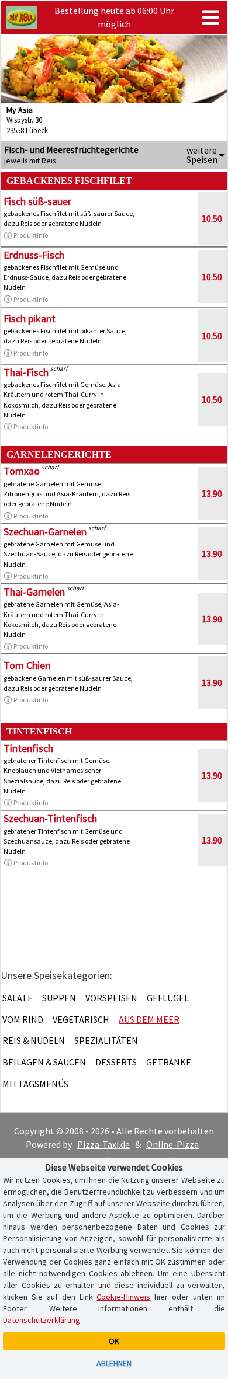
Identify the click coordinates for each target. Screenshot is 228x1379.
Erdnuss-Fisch (34, 255)
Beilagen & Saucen (44, 1062)
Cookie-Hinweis (123, 1296)
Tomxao (22, 471)
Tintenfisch (28, 748)
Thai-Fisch (26, 372)
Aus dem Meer (149, 1019)
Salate (17, 998)
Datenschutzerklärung (41, 1320)
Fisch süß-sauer (37, 201)
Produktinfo (30, 235)
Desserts (116, 1062)
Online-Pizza (172, 1144)
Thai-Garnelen (34, 591)
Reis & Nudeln (33, 1040)
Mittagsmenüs (35, 1083)
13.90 (212, 493)
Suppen (59, 998)
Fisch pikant (30, 318)
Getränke (168, 1062)
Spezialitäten (106, 1040)
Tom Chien (27, 665)
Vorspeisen (111, 998)
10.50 (212, 218)
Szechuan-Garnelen (45, 531)
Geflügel (168, 998)
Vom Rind (22, 1019)
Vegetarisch (81, 1019)
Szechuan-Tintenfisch (50, 818)
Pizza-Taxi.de (103, 1144)
